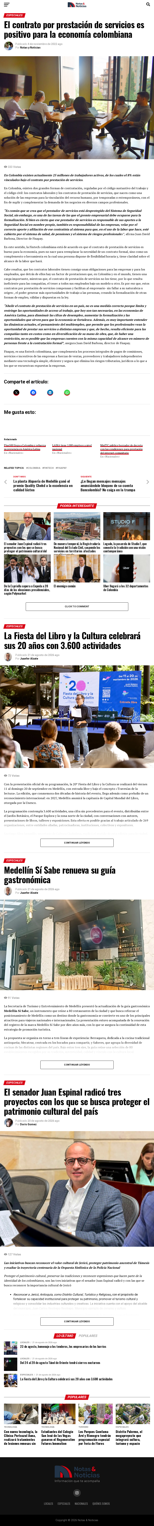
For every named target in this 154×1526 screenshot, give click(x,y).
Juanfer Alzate (29, 658)
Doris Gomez (28, 1124)
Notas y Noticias (30, 47)
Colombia (34, 468)
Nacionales (81, 1504)
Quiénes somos (101, 1504)
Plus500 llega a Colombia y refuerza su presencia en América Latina (25, 447)
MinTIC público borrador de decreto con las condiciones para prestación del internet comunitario (121, 448)
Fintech (49, 468)
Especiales (64, 1504)
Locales (48, 1504)
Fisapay (62, 468)
